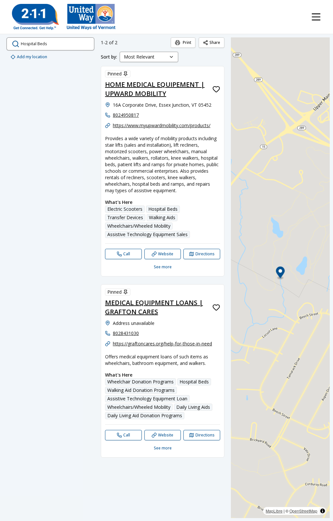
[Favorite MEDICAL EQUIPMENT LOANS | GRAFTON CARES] (216, 307)
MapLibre (274, 511)
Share (214, 42)
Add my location (32, 57)
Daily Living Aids (193, 407)
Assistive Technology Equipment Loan (147, 398)
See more (163, 267)
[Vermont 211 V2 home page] (63, 17)
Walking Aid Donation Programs (141, 390)
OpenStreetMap (303, 511)
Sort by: (109, 57)
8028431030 (126, 333)
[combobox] (149, 57)
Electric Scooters (124, 209)
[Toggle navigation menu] (316, 17)
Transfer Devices (125, 217)
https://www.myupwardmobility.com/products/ (161, 125)
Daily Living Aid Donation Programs (144, 415)
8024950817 (126, 115)
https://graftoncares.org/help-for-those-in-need (162, 344)
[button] (280, 273)
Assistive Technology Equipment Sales (147, 234)
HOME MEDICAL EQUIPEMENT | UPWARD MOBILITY (155, 89)
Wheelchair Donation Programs (140, 382)
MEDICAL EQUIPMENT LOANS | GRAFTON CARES (154, 307)
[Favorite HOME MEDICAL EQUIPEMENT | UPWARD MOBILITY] (216, 89)
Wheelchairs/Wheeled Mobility (138, 226)
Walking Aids (162, 217)
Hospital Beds (163, 209)
